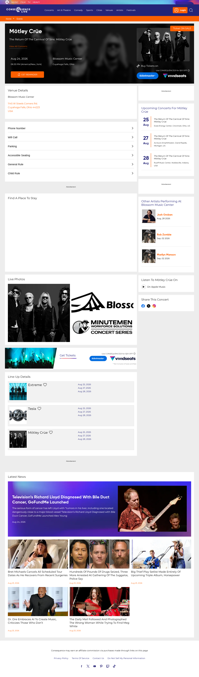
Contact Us (98, 658)
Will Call (12, 137)
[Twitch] (111, 666)
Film (23, 2)
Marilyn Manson (166, 254)
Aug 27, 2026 (84, 388)
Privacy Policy (61, 658)
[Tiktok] (117, 666)
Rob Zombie (164, 235)
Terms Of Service (80, 658)
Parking (12, 146)
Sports (89, 10)
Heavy (36, 2)
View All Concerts (18, 46)
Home (8, 18)
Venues (109, 10)
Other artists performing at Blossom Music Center (161, 203)
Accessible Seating (19, 155)
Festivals (131, 10)
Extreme (35, 385)
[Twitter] (91, 666)
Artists (119, 10)
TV (29, 2)
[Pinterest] (104, 666)
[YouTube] (98, 666)
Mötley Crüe (38, 433)
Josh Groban (164, 215)
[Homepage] (19, 10)
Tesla (32, 409)
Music (14, 2)
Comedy (78, 10)
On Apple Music (156, 286)
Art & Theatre (64, 10)
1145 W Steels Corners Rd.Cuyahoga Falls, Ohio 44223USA (24, 107)
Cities (99, 10)
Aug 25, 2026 (84, 384)
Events (20, 18)
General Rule (15, 164)
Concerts (49, 10)
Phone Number (16, 128)
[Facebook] (84, 666)
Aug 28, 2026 (84, 391)
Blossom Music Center (67, 58)
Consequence (7, 2)
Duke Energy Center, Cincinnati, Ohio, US (172, 126)
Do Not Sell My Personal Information (126, 658)
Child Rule (14, 173)
